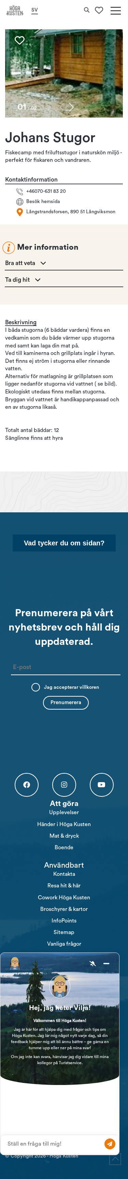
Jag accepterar (71, 687)
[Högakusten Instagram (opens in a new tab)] (64, 785)
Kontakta (64, 874)
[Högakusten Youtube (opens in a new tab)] (102, 785)
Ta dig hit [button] (17, 280)
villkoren (89, 687)
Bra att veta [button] (20, 263)
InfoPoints (64, 921)
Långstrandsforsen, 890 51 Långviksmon (70, 211)
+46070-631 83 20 (46, 191)
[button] (71, 107)
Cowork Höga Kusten (64, 897)
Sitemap (64, 932)
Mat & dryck (64, 836)
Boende (64, 847)
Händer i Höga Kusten (64, 824)
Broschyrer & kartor (64, 909)
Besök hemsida (43, 201)
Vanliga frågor (64, 944)
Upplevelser (64, 812)
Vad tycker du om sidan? (64, 543)
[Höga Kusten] (15, 10)
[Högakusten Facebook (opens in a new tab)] (27, 785)
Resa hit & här (64, 885)
